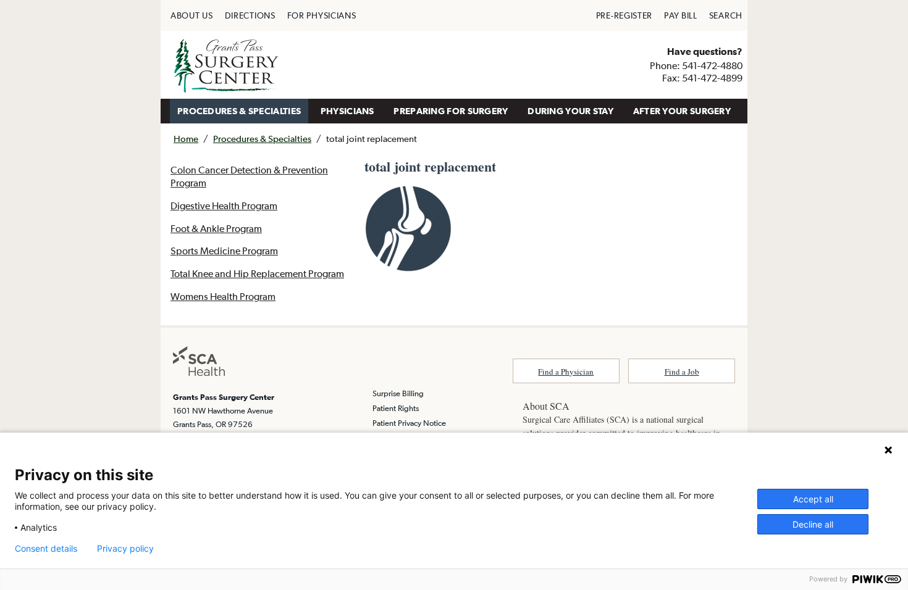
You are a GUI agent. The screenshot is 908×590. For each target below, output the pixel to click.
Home (186, 138)
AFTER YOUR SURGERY (682, 111)
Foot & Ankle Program (216, 228)
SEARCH (725, 15)
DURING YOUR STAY (570, 111)
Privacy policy (125, 549)
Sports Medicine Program (224, 250)
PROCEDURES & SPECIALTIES (239, 111)
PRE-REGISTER (624, 15)
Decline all (812, 524)
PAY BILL (680, 15)
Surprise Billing (398, 393)
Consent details (46, 549)
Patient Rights (395, 408)
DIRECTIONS (250, 15)
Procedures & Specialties (262, 138)
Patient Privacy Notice (409, 423)
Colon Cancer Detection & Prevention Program (249, 176)
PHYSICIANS (347, 111)
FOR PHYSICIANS (321, 15)
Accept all (813, 499)
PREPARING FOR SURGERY (450, 111)
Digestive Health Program (223, 205)
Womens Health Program (222, 296)
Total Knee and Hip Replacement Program (257, 273)
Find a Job (682, 371)
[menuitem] (192, 15)
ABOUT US (191, 15)
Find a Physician (566, 371)
